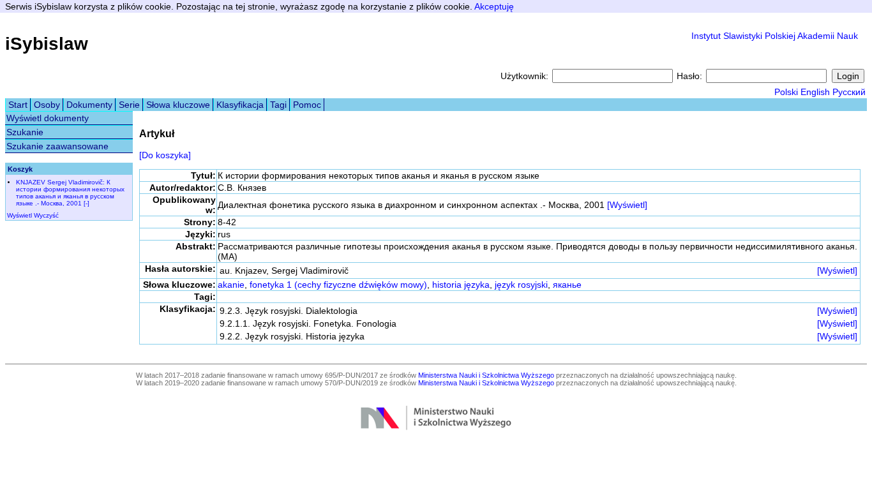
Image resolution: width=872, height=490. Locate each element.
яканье (567, 284)
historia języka (461, 284)
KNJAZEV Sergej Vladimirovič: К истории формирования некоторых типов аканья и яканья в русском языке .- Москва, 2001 (70, 193)
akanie (231, 284)
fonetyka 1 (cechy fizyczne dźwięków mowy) (338, 284)
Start (17, 105)
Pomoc (307, 105)
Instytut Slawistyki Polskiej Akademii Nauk (774, 36)
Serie (129, 105)
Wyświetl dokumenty (47, 118)
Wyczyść (46, 215)
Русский (849, 92)
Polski (786, 92)
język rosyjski (521, 284)
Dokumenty (89, 105)
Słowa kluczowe (178, 105)
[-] (86, 203)
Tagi (278, 105)
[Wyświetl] (627, 205)
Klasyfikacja (240, 105)
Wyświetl (19, 215)
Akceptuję (494, 6)
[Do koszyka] (165, 155)
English (815, 92)
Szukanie (24, 132)
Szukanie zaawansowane (57, 146)
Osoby (47, 105)
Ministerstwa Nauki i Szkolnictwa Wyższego (486, 375)
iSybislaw (46, 44)
